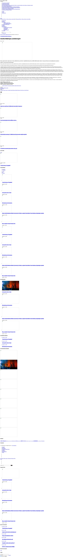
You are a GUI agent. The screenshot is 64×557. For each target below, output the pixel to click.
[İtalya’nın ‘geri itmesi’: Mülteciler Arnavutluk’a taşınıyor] (8, 102)
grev (22, 440)
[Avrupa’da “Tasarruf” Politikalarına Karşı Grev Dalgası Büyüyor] (8, 436)
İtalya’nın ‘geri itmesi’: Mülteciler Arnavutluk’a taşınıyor (11, 106)
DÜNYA (3, 21)
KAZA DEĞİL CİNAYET (7, 23)
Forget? (10, 555)
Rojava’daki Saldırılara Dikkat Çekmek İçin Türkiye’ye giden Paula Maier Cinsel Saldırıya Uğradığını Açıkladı (17, 5)
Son (2, 172)
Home (1, 34)
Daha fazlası (2, 88)
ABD (1, 440)
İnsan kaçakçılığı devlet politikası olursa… (8, 120)
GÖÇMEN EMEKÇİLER (5, 24)
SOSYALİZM (6, 28)
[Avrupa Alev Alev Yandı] (7, 190)
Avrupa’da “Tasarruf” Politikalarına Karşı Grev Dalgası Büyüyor (11, 9)
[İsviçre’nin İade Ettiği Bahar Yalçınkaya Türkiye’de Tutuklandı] (8, 407)
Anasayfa (4, 20)
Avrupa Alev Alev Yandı (5, 3)
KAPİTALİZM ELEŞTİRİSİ (8, 27)
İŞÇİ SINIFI (4, 448)
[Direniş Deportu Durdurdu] (7, 253)
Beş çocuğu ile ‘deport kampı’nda (8, 223)
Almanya (4, 440)
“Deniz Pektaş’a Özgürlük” (5, 165)
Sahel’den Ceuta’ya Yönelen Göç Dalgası (8, 8)
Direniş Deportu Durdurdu (5, 4)
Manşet (10, 36)
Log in (5, 556)
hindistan (24, 440)
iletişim (3, 30)
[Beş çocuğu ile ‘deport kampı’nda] (7, 221)
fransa (17, 440)
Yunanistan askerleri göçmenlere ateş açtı (8, 148)
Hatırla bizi (3, 556)
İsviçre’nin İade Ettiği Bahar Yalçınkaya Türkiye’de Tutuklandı (10, 6)
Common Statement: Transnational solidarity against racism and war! (11, 85)
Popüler (3, 171)
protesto (36, 440)
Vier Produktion (14, 445)
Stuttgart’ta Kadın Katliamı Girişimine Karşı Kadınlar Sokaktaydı (11, 7)
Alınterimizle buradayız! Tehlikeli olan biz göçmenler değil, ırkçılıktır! (13, 134)
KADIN (3, 25)
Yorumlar (3, 173)
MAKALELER (4, 26)
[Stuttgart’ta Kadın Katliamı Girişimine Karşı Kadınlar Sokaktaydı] (8, 417)
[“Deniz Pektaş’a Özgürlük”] (7, 180)
